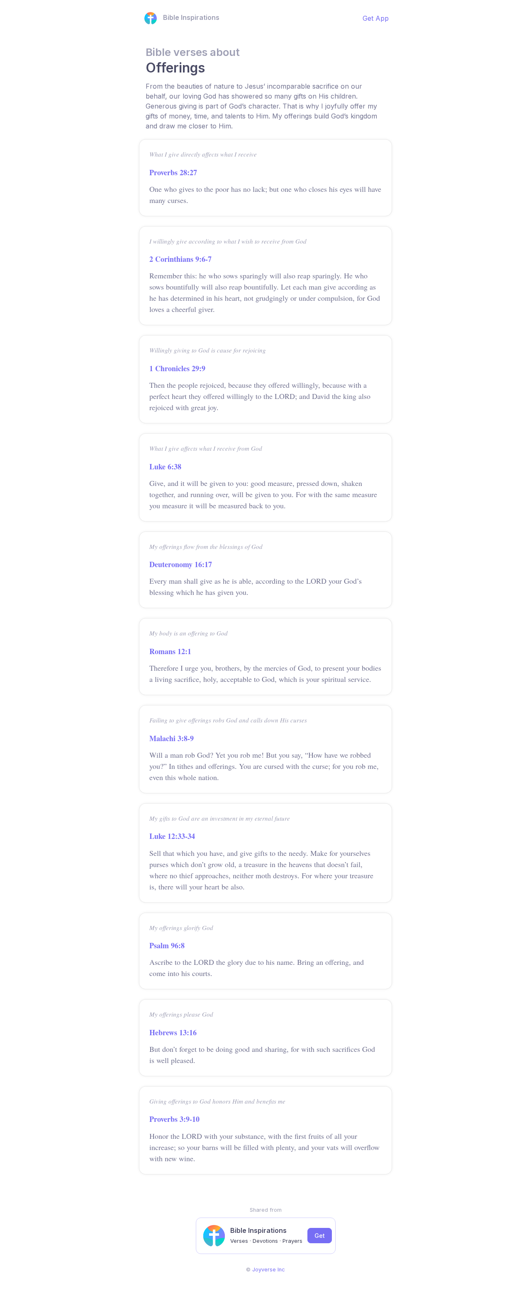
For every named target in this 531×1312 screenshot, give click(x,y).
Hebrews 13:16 (173, 1032)
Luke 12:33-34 (172, 836)
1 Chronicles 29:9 (177, 368)
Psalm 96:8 (167, 945)
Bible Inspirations (191, 17)
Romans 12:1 (170, 651)
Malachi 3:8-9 (171, 738)
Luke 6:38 (165, 466)
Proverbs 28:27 (173, 172)
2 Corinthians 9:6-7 (180, 259)
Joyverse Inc (268, 1269)
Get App (376, 18)
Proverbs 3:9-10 (174, 1119)
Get (319, 1235)
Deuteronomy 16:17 (180, 564)
